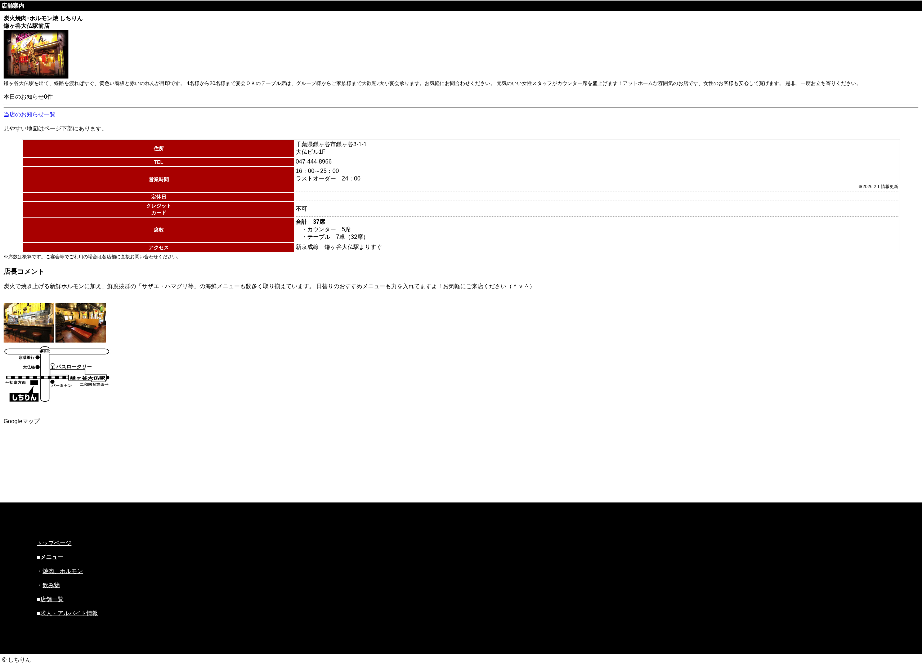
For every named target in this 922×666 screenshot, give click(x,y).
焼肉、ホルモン (62, 571)
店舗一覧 (51, 599)
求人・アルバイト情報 (69, 613)
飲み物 (51, 585)
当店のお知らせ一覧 (29, 114)
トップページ (54, 543)
